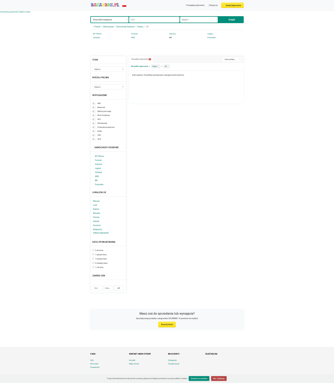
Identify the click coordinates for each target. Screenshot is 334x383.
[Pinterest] (221, 362)
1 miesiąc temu (101, 259)
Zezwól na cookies (199, 378)
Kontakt (132, 360)
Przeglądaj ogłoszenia (195, 5)
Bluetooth (101, 107)
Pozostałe (211, 37)
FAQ (92, 360)
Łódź (95, 205)
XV (96, 180)
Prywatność (95, 367)
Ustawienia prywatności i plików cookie (15, 12)
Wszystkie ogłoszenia (140, 59)
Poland (97, 27)
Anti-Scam (94, 364)
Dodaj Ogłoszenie (233, 5)
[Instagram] (214, 362)
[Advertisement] (167, 48)
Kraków (96, 209)
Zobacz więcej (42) (101, 233)
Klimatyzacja (102, 123)
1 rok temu (99, 267)
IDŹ (118, 288)
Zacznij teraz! (167, 324)
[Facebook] (207, 362)
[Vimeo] (232, 362)
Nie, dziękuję (219, 378)
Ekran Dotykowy (103, 115)
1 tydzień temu (101, 255)
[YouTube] (229, 362)
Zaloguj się (172, 360)
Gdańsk (96, 221)
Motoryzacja (108, 27)
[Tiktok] (225, 362)
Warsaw (96, 201)
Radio (99, 131)
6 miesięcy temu (101, 263)
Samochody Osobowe (125, 27)
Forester (134, 34)
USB (99, 135)
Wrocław (96, 213)
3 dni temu (99, 250)
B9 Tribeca (97, 34)
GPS (99, 119)
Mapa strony (134, 364)
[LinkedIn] (218, 362)
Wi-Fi (99, 139)
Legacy (210, 34)
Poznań (96, 217)
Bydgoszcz (97, 229)
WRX (133, 37)
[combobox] (110, 20)
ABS (99, 103)
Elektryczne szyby (104, 111)
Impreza (172, 34)
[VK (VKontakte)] (236, 362)
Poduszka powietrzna (105, 127)
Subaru (140, 27)
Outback (96, 37)
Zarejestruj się (173, 364)
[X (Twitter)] (210, 362)
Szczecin (97, 225)
